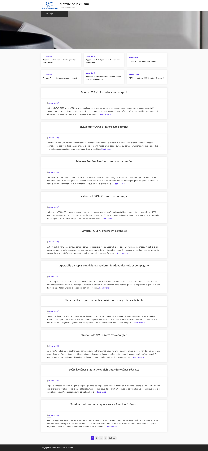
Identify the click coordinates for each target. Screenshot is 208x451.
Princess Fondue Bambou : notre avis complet (60, 78)
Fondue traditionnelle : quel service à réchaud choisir (104, 404)
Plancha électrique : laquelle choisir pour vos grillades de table (104, 300)
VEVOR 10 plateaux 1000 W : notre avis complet (146, 78)
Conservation (134, 74)
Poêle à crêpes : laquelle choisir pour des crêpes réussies (104, 369)
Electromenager (52, 14)
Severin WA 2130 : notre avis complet (104, 92)
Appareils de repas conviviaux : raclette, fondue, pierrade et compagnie (104, 265)
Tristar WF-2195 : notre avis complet (142, 61)
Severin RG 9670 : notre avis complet (104, 231)
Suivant (112, 438)
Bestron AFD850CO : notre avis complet (104, 196)
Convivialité (47, 56)
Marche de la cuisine (75, 4)
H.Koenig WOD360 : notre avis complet (104, 127)
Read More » (105, 114)
